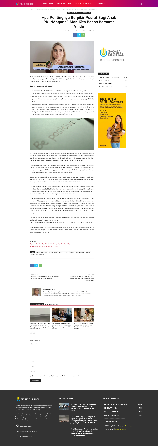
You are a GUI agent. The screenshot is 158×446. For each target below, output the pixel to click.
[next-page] (34, 332)
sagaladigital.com (120, 429)
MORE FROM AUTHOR (51, 304)
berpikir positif (53, 252)
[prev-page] (31, 332)
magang (66, 252)
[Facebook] (75, 35)
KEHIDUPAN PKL (86, 12)
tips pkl (88, 252)
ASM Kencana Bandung (41, 252)
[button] (141, 3)
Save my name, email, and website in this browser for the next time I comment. (55, 376)
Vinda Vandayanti (69, 31)
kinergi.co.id (129, 426)
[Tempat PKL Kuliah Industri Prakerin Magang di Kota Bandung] (26, 3)
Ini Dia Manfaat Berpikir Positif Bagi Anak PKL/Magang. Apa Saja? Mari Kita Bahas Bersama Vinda (81, 278)
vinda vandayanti (40, 254)
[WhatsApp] (83, 35)
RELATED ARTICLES (37, 304)
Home (31, 9)
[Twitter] (79, 35)
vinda (32, 254)
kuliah (60, 252)
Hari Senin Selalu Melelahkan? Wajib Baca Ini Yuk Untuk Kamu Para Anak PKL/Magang (44, 278)
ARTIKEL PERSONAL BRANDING (43, 9)
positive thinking (80, 252)
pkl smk (72, 252)
